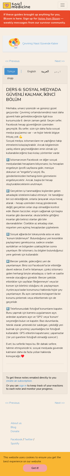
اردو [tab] (57, 71)
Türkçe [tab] (11, 71)
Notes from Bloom (49, 18)
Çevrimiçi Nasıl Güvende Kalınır (40, 43)
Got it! (35, 468)
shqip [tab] (10, 78)
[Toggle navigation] (62, 5)
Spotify (15, 443)
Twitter (28, 439)
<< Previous (12, 61)
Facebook (16, 439)
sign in (23, 385)
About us (16, 423)
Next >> (60, 61)
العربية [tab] (45, 71)
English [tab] (32, 71)
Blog (13, 427)
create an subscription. (19, 381)
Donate (15, 431)
